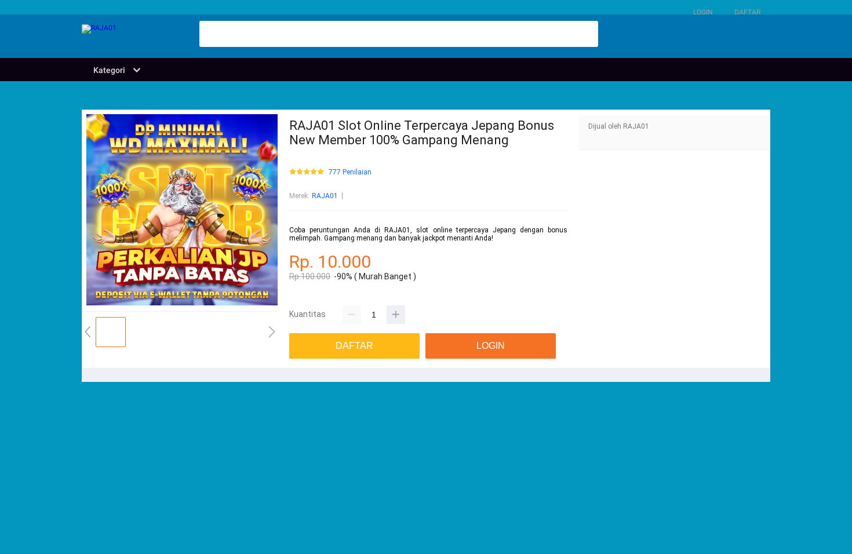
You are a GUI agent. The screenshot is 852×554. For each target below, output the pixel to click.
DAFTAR (747, 12)
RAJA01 (325, 196)
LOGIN (703, 12)
